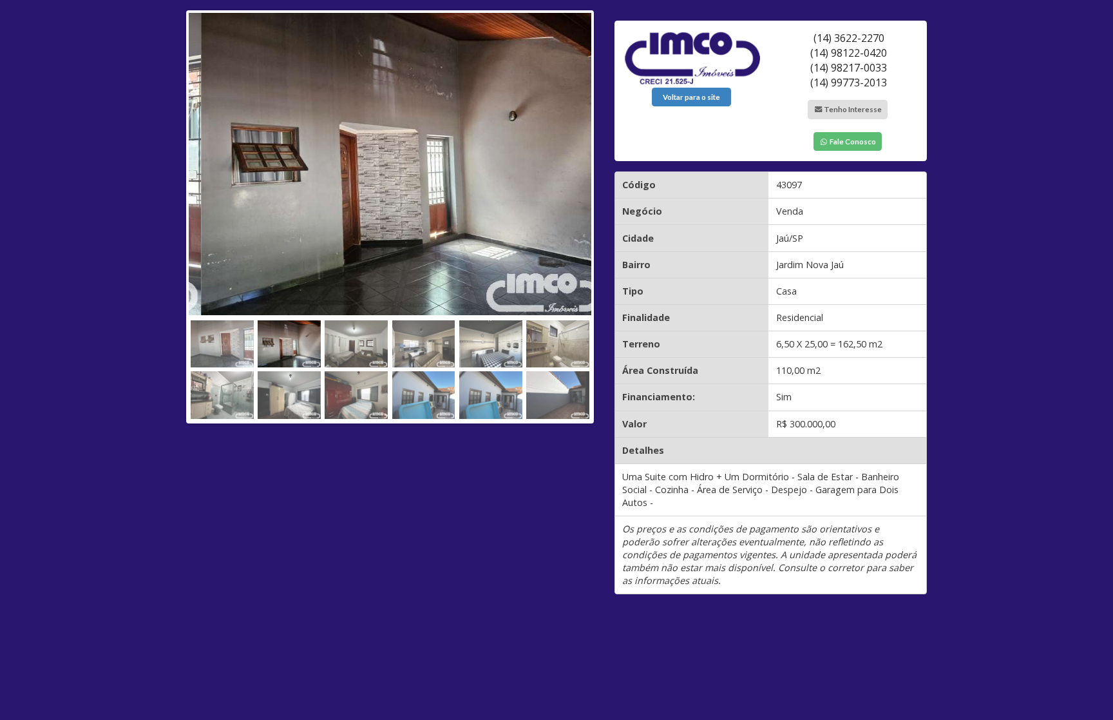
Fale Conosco (852, 141)
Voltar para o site (691, 97)
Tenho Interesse (852, 109)
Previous (175, 213)
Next (604, 213)
